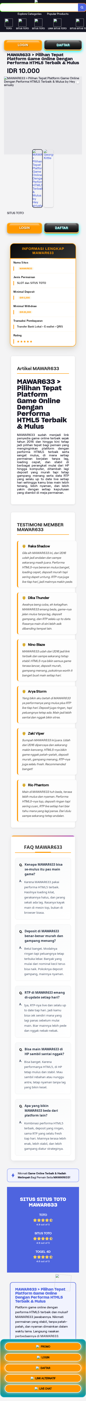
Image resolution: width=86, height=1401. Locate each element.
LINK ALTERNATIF (45, 1378)
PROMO (45, 1345)
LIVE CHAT (45, 1389)
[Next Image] (79, 116)
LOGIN (23, 45)
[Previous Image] (7, 116)
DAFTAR (63, 45)
